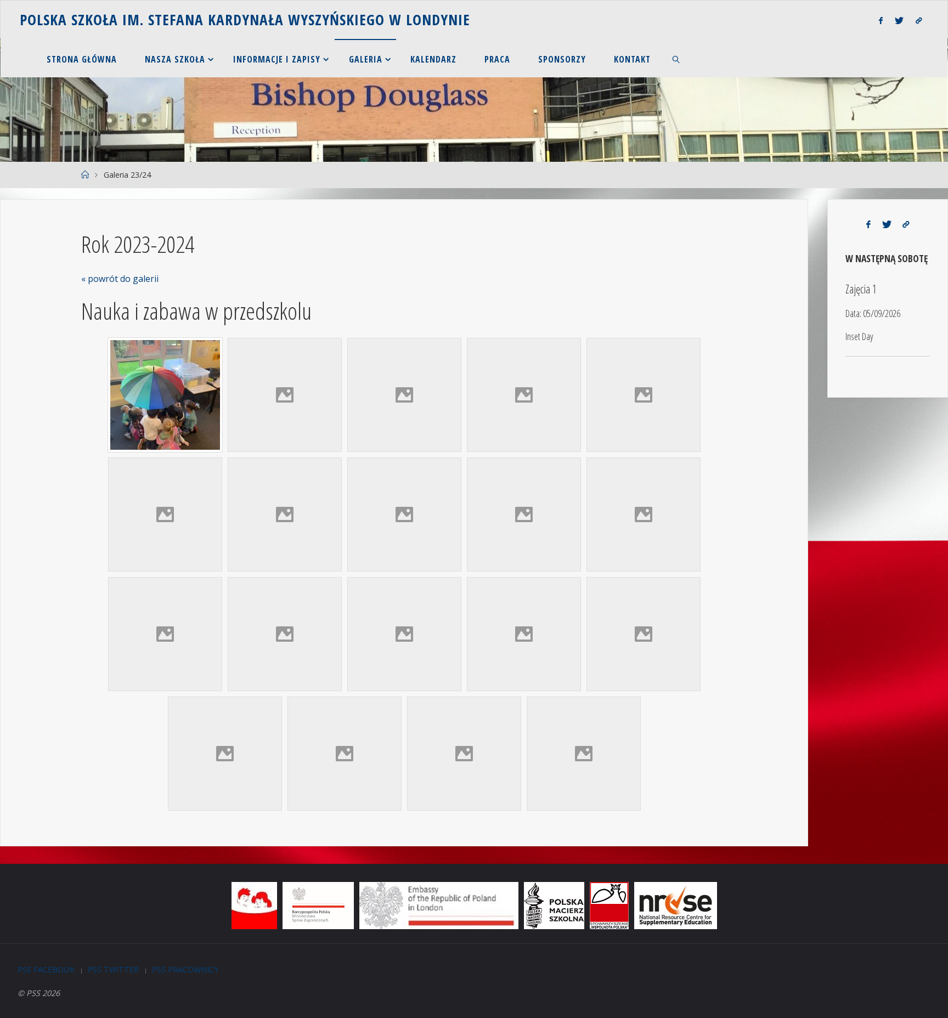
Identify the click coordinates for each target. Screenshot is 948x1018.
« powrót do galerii (120, 279)
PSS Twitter (113, 969)
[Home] (84, 174)
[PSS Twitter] (899, 20)
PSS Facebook (46, 969)
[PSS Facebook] (880, 20)
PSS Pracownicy (185, 969)
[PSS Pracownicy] (919, 20)
